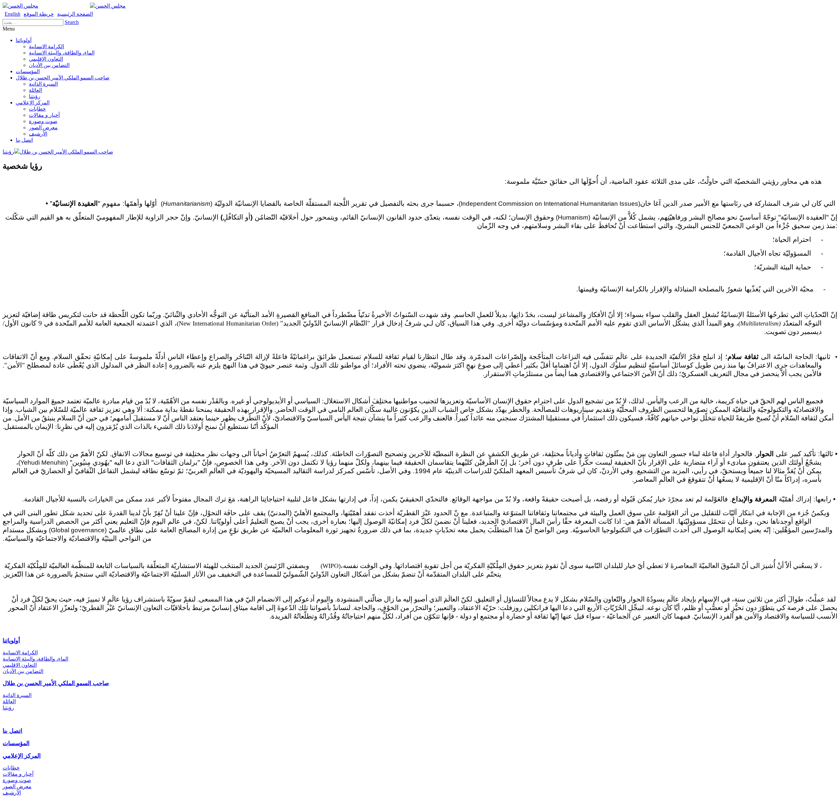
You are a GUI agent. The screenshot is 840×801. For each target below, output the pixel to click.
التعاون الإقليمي (46, 59)
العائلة (35, 90)
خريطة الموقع (39, 14)
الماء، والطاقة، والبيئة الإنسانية (61, 52)
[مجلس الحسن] (20, 6)
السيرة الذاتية (43, 84)
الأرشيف (38, 134)
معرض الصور (43, 127)
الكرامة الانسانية (46, 46)
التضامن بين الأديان (49, 65)
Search (72, 22)
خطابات (37, 109)
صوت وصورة (43, 121)
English (12, 14)
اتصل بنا (24, 140)
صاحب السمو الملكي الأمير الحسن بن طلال (63, 77)
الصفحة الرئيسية (75, 14)
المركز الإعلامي (33, 102)
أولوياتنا (24, 40)
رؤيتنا (34, 96)
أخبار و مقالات (44, 115)
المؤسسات (28, 71)
